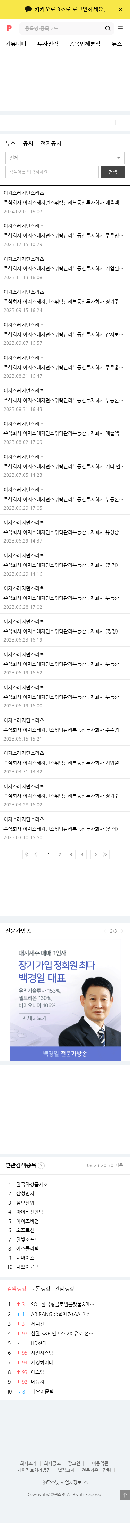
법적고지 (66, 1470)
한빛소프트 (27, 1239)
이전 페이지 (36, 854)
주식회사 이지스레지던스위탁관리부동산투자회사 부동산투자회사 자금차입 (65, 598)
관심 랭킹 (64, 1288)
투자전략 (47, 44)
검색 (108, 28)
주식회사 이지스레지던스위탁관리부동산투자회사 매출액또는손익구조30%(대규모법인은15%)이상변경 (65, 202)
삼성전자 (25, 1193)
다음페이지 (95, 854)
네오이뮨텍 (27, 1267)
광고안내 (76, 1463)
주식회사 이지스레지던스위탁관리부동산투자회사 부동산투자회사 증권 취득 (65, 499)
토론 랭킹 (40, 1288)
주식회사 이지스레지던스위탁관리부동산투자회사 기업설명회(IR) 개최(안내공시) (65, 268)
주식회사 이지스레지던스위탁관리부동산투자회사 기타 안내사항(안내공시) (65, 466)
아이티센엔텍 (29, 1212)
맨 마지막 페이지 (105, 854)
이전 (105, 931)
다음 (122, 931)
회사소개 (28, 1463)
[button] (65, 158)
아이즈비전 (27, 1221)
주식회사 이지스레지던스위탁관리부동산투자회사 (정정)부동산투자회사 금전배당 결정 (65, 829)
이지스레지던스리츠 (23, 193)
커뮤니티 (16, 44)
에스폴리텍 (27, 1248)
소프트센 (25, 1230)
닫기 (120, 9)
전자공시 (51, 143)
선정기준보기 (41, 1165)
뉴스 (117, 44)
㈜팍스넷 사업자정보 (62, 1482)
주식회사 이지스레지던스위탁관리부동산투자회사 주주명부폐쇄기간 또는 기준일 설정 (65, 235)
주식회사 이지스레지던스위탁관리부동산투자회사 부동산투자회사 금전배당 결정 (65, 400)
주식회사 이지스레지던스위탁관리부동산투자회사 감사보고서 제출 (65, 334)
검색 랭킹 (16, 1288)
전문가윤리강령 (96, 1470)
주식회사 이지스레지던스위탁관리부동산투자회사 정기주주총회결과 (65, 301)
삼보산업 (25, 1203)
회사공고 (52, 1463)
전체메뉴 (124, 28)
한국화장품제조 (32, 1184)
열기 (125, 1495)
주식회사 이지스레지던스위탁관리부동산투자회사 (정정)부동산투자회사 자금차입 (65, 565)
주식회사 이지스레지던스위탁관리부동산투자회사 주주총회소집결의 (65, 367)
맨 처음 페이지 (27, 854)
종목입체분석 (85, 44)
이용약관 (100, 1463)
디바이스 (25, 1258)
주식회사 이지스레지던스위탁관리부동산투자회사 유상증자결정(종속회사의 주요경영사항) (65, 532)
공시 (28, 143)
